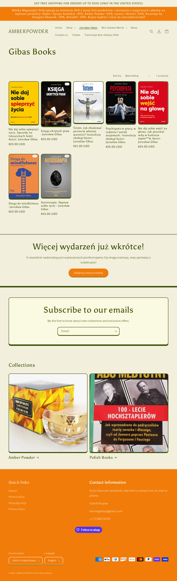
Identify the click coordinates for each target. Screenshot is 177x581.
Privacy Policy (17, 509)
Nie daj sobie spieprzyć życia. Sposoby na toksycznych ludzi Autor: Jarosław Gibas (24, 134)
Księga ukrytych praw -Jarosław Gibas (55, 132)
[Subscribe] (115, 331)
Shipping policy (17, 503)
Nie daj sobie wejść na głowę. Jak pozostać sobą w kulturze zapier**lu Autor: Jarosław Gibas (152, 135)
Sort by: (117, 76)
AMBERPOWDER (24, 573)
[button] (70, 27)
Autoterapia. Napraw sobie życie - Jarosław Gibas (55, 206)
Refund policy (17, 497)
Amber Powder (22, 457)
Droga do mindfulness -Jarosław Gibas (23, 205)
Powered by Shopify (43, 573)
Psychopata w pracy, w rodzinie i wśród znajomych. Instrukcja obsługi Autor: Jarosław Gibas (121, 135)
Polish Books (101, 457)
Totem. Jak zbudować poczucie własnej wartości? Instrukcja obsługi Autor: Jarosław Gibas (87, 134)
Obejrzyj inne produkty (88, 272)
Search (13, 491)
